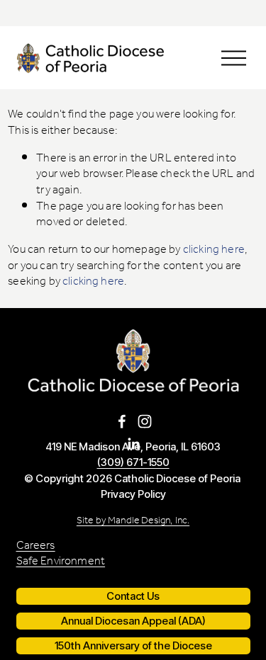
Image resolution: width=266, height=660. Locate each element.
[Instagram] (145, 421)
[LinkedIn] (133, 444)
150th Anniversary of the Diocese (133, 645)
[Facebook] (122, 421)
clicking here (214, 250)
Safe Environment (61, 562)
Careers (35, 546)
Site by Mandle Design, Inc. (133, 521)
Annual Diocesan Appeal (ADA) (133, 621)
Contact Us (133, 596)
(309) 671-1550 (133, 462)
